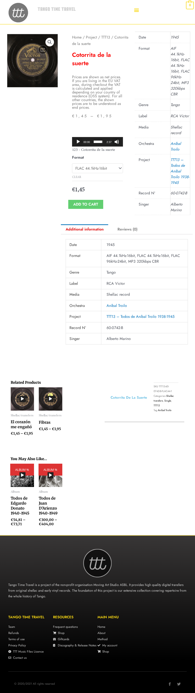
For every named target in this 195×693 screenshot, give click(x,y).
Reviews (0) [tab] (127, 229)
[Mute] (116, 141)
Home (77, 37)
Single (167, 401)
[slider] (98, 142)
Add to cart (85, 204)
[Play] (78, 141)
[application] (97, 142)
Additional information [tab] (85, 229)
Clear (76, 177)
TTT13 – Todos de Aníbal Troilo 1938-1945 (180, 171)
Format (78, 157)
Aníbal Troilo (176, 146)
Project (91, 37)
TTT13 (105, 37)
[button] (136, 10)
